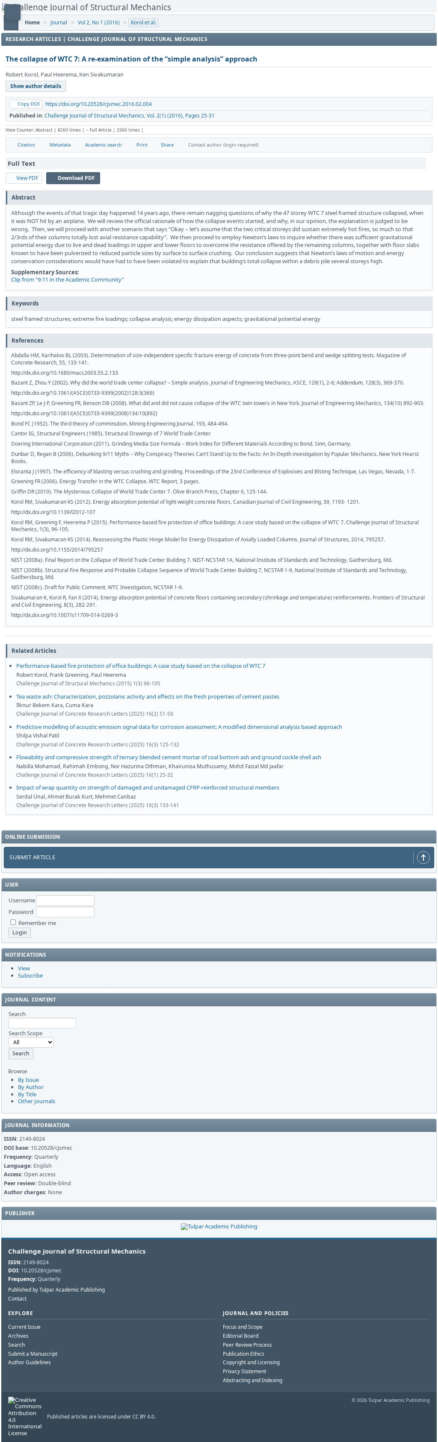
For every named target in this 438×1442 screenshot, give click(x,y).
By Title (27, 1094)
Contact (17, 1298)
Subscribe (30, 975)
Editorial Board (240, 1335)
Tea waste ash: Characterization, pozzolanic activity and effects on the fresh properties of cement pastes (147, 696)
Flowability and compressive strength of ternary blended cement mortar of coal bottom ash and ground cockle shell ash (168, 757)
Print (142, 144)
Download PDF (76, 178)
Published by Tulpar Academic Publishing (56, 1289)
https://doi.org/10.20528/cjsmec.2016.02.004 (98, 104)
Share (167, 144)
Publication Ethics (243, 1353)
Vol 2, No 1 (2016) (99, 22)
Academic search (103, 144)
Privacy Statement (244, 1371)
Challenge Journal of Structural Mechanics (76, 1251)
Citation (26, 144)
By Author (31, 1087)
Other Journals (36, 1101)
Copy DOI (29, 103)
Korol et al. (143, 22)
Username (22, 900)
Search (16, 1344)
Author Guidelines (29, 1362)
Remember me (37, 923)
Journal (58, 22)
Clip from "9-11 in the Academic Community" (67, 279)
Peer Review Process (247, 1344)
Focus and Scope (243, 1326)
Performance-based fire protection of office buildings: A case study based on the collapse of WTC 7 (140, 666)
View (24, 968)
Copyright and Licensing (251, 1362)
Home (32, 22)
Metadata (60, 144)
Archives (18, 1335)
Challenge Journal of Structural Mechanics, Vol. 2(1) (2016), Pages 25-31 (129, 115)
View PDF (27, 178)
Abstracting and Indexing (252, 1380)
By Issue (28, 1080)
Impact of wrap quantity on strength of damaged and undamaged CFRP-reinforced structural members (147, 787)
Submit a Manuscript (32, 1353)
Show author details (35, 86)
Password (21, 912)
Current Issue (24, 1326)
